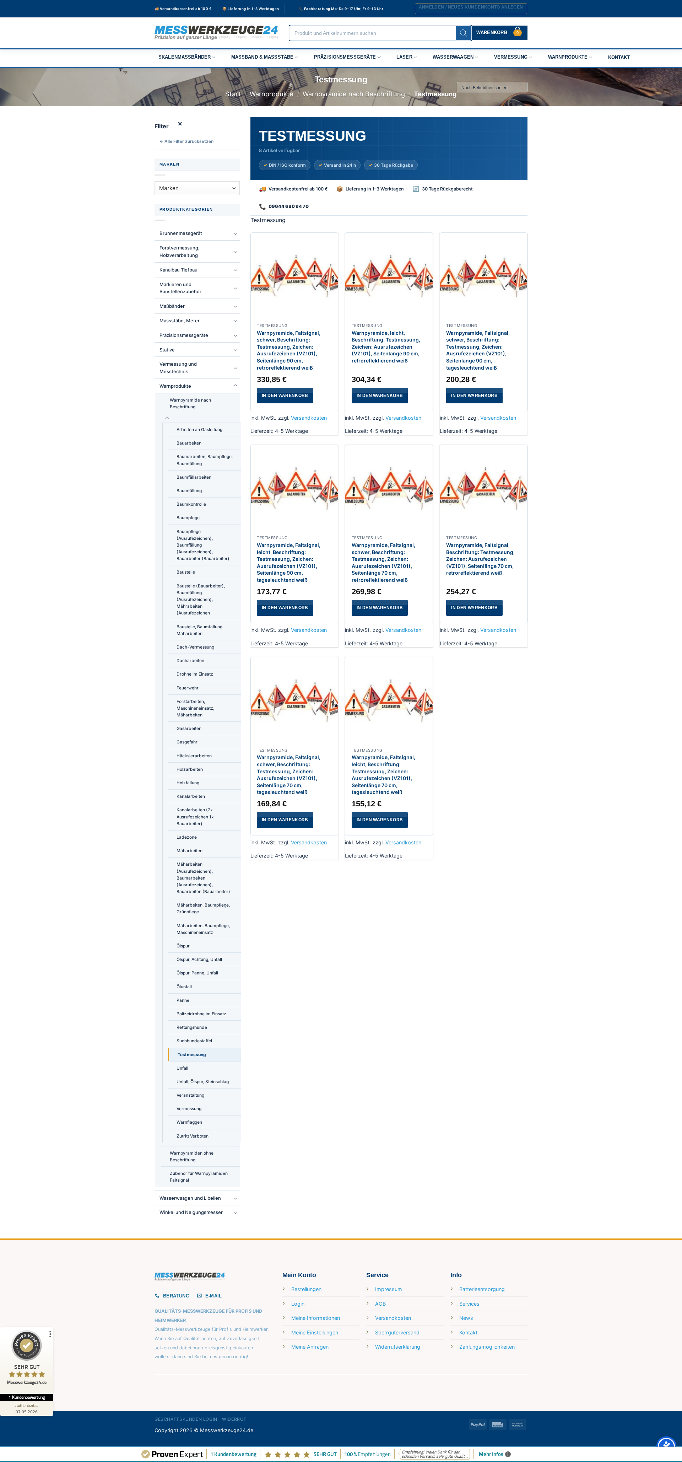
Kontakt (619, 57)
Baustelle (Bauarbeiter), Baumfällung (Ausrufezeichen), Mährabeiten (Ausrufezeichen (201, 599)
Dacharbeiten (190, 660)
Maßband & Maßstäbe (262, 57)
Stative (167, 350)
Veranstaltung (190, 1095)
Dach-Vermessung (195, 647)
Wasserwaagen (453, 57)
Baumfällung (189, 490)
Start (233, 94)
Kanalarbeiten (191, 796)
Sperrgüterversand (397, 1332)
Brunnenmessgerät (180, 233)
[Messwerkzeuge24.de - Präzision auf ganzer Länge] (216, 33)
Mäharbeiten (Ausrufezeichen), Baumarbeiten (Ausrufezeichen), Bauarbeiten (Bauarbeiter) (203, 877)
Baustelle (186, 572)
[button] (471, 9)
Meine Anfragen (310, 1347)
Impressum (388, 1289)
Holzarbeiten (190, 769)
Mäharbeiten (189, 850)
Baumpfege (188, 517)
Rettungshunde (192, 1027)
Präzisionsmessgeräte (345, 57)
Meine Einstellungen (314, 1332)
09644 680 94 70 (289, 206)
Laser (404, 57)
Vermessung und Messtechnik (178, 367)
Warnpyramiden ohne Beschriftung (191, 1156)
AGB (380, 1304)
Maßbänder (172, 306)
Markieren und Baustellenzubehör (180, 288)
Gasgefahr (187, 742)
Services (469, 1304)
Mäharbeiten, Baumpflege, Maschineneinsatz (203, 929)
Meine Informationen (315, 1318)
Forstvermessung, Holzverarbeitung (179, 251)
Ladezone (187, 837)
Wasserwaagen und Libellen (190, 1198)
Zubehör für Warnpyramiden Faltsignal (199, 1177)
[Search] (463, 33)
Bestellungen (306, 1289)
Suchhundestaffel (194, 1040)
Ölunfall (184, 986)
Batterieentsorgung (482, 1289)
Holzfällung (188, 782)
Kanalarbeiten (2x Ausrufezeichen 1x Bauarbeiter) (195, 816)
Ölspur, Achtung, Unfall (199, 959)
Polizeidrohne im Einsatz (201, 1013)
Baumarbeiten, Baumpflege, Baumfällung (205, 460)
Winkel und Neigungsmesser (191, 1212)
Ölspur (183, 945)
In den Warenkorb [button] (285, 395)
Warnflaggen (189, 1122)
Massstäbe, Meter (179, 320)
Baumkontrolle (191, 504)
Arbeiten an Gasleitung (199, 429)
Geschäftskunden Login (186, 1419)
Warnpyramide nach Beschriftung (354, 94)
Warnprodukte (568, 57)
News (466, 1318)
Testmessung (192, 1054)
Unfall (182, 1068)
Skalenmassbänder (184, 57)
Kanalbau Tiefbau (178, 270)
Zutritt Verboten (193, 1136)
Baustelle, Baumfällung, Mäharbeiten (200, 630)
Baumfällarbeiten (194, 477)
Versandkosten (309, 418)
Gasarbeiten (189, 728)
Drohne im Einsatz (195, 674)
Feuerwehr (188, 687)
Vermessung (510, 57)
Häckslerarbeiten (194, 755)
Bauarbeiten (189, 443)
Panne (183, 1000)
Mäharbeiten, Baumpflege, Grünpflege (203, 908)
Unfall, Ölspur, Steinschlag (203, 1081)
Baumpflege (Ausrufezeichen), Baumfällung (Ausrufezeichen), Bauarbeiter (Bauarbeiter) (203, 545)
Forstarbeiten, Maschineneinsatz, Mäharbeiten (195, 708)
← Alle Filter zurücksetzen (186, 141)
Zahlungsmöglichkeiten (487, 1347)
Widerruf (234, 1419)
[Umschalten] (235, 233)
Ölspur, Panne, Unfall (197, 972)
